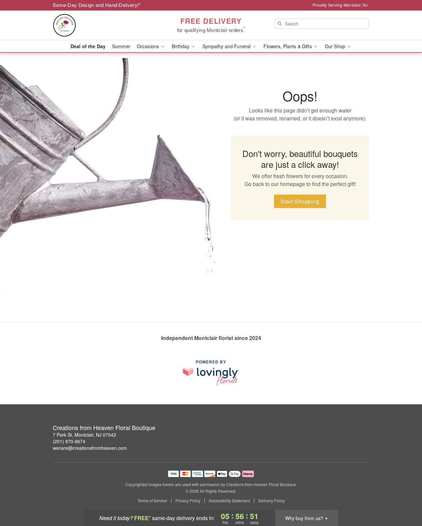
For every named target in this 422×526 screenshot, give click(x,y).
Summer (121, 46)
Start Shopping (300, 201)
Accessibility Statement (229, 501)
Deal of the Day (88, 46)
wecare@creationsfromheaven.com (90, 448)
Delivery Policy (271, 501)
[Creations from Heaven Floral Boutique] (100, 25)
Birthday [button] (181, 46)
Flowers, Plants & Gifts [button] (288, 46)
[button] (404, 498)
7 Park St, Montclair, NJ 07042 (84, 434)
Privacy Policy (187, 501)
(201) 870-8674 (69, 441)
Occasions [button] (148, 46)
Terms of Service (152, 501)
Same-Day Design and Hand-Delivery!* (97, 4)
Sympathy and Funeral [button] (227, 46)
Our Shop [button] (336, 46)
